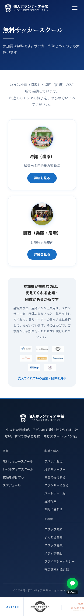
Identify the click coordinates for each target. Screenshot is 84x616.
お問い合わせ (53, 509)
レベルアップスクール (18, 469)
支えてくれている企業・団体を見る (42, 378)
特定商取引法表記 (56, 569)
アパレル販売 (53, 461)
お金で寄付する (55, 477)
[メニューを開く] (74, 8)
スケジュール (12, 485)
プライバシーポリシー (59, 561)
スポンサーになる (56, 485)
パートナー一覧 (55, 493)
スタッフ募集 (53, 545)
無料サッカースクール (18, 461)
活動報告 (50, 501)
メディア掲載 (53, 553)
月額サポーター (55, 469)
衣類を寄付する (13, 477)
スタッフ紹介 (53, 529)
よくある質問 (53, 537)
